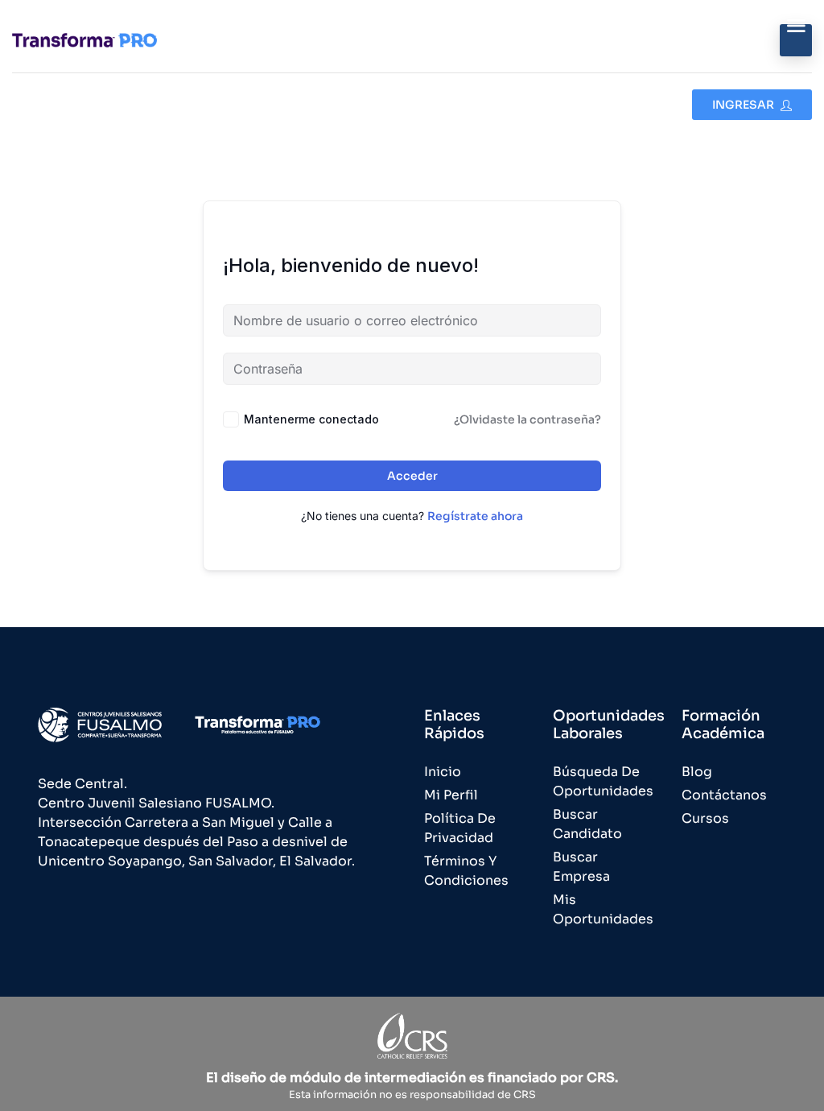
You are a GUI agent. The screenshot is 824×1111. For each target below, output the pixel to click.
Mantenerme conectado (311, 419)
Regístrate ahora (475, 516)
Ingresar (744, 104)
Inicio (442, 771)
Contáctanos (724, 795)
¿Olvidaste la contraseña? (527, 419)
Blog (697, 771)
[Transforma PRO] (84, 40)
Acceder (412, 476)
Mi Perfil (451, 795)
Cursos (705, 818)
